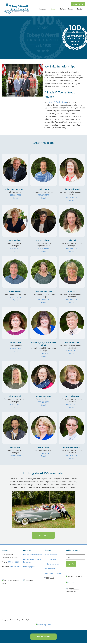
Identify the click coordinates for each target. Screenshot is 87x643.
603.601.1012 (71, 350)
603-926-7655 (13, 562)
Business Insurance (51, 564)
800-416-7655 (15, 566)
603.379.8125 (71, 248)
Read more (43, 535)
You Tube (79, 570)
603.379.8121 (43, 299)
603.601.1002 (15, 348)
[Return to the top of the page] (43, 624)
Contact (80, 9)
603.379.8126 (43, 248)
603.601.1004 (43, 453)
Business (42, 20)
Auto (41, 17)
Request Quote (78, 4)
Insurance (42, 9)
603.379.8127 (15, 404)
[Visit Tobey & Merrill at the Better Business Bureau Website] (75, 582)
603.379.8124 (71, 299)
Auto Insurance (50, 559)
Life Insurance (49, 569)
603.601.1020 (43, 353)
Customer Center (66, 9)
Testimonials (55, 13)
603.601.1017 (15, 248)
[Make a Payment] (23, 571)
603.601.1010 (71, 404)
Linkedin (73, 570)
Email (71, 200)
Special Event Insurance (53, 573)
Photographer (44, 34)
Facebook (67, 570)
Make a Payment (66, 17)
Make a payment (29, 566)
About (53, 9)
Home (41, 13)
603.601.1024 (71, 455)
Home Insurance (50, 555)
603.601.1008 (71, 197)
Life (40, 24)
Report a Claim (65, 13)
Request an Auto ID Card (32, 555)
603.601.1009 (15, 455)
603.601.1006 (43, 402)
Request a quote (43, 637)
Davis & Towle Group (58, 102)
